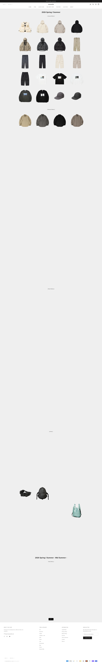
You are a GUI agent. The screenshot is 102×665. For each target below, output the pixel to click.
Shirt (40, 637)
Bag (40, 645)
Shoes (40, 647)
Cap (40, 641)
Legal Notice (64, 629)
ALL (40, 629)
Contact (63, 639)
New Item (41, 631)
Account (63, 635)
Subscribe (87, 637)
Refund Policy (64, 633)
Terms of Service (65, 637)
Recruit (63, 641)
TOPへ (51, 619)
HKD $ (4, 4)
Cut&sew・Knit (42, 635)
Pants (40, 639)
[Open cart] (98, 4)
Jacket (40, 633)
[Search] (93, 4)
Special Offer (41, 649)
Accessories (41, 643)
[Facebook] (4, 636)
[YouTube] (9, 636)
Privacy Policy (64, 631)
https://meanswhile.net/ (9, 633)
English (10, 4)
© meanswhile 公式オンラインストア (12, 661)
